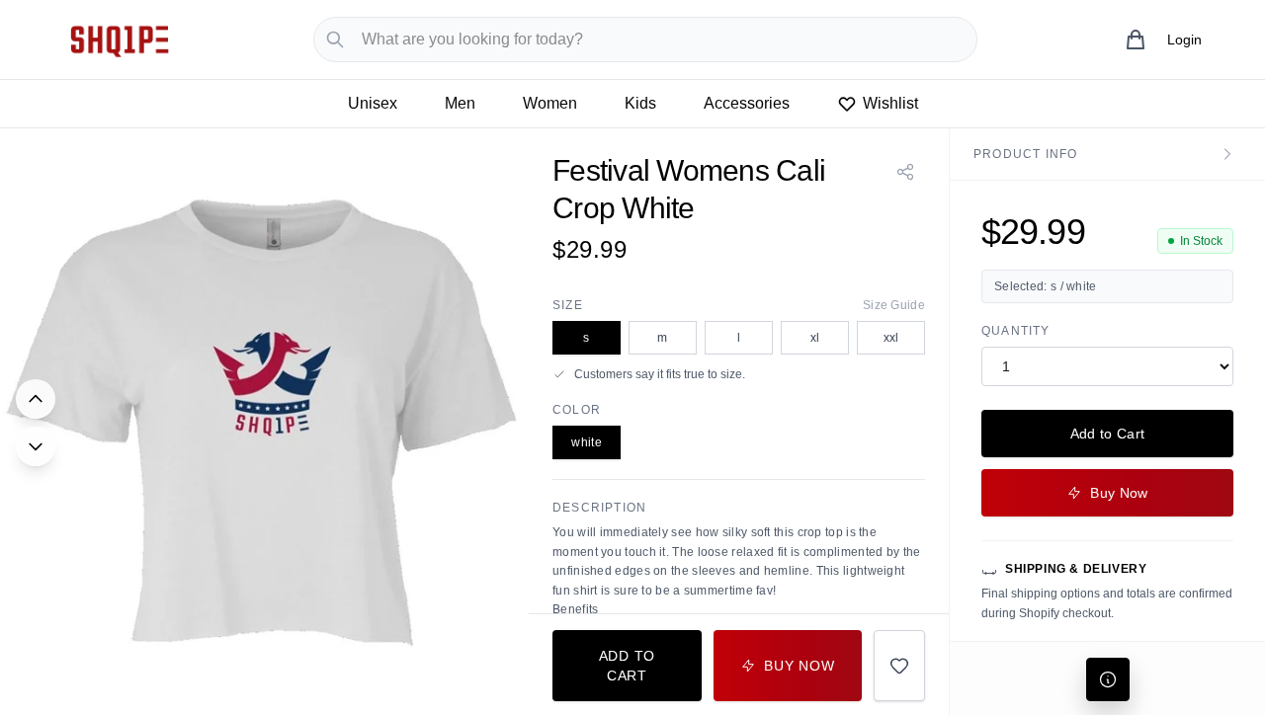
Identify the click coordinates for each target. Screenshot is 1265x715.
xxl (891, 338)
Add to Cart (1107, 433)
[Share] (905, 172)
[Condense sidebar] (1227, 154)
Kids (640, 103)
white (586, 442)
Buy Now (1118, 493)
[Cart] (1135, 39)
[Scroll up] (35, 399)
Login (1184, 39)
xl (815, 338)
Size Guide (894, 305)
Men (460, 103)
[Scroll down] (35, 446)
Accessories (747, 103)
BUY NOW (799, 666)
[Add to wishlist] (899, 665)
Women (550, 103)
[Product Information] (1108, 679)
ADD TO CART (627, 665)
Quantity (1016, 331)
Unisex (372, 103)
